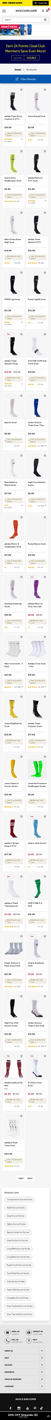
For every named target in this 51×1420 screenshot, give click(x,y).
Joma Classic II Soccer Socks (11, 784)
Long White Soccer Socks (18, 1249)
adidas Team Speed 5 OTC (34, 240)
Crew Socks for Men (16, 1281)
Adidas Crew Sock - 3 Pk (37, 665)
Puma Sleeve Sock (37, 544)
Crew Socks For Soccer (17, 1240)
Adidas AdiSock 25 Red (13, 1084)
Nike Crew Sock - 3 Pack (13, 665)
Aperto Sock (10, 422)
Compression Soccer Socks (19, 1199)
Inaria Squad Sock (36, 116)
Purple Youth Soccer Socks (19, 1265)
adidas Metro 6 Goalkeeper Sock (12, 545)
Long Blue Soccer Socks (18, 1298)
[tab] (25, 1350)
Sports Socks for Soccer (18, 1232)
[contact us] (25, 1401)
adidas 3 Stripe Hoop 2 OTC (11, 844)
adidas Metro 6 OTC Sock (35, 179)
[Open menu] (4, 12)
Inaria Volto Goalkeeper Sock (12, 179)
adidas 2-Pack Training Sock (11, 904)
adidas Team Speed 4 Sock (11, 362)
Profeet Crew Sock (35, 1084)
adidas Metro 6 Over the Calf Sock (35, 605)
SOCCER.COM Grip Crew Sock (37, 362)
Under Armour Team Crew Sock (36, 1024)
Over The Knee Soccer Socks (20, 1306)
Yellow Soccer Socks (16, 1224)
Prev (22, 1178)
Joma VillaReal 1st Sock (13, 725)
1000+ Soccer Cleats (12, 3)
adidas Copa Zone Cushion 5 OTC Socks (13, 118)
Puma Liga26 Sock (37, 299)
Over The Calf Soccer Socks (19, 1314)
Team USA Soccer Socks (18, 1290)
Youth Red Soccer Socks (18, 1273)
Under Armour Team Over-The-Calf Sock (36, 424)
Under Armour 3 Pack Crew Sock (12, 964)
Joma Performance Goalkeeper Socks (37, 784)
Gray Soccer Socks (15, 1216)
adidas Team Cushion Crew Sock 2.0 (35, 725)
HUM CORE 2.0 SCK (35, 904)
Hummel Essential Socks (13, 605)
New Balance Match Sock (10, 483)
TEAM (4, 26)
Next (31, 1178)
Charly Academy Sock (36, 964)
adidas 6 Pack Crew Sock (11, 1144)
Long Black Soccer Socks (18, 1257)
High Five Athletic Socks (37, 483)
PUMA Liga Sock (12, 299)
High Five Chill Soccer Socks (11, 1024)
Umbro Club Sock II (37, 843)
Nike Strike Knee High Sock (12, 240)
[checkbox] (21, 89)
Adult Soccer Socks (16, 1208)
